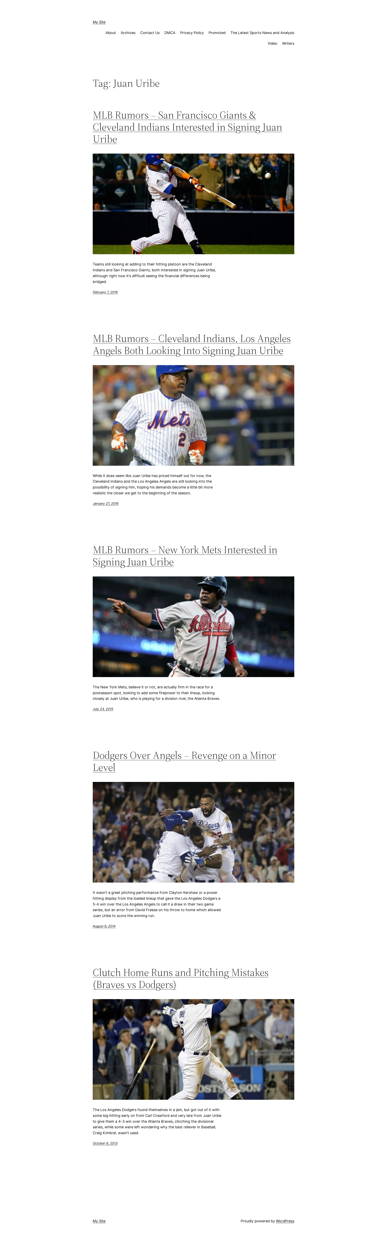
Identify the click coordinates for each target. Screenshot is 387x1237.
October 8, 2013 (105, 1143)
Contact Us (150, 33)
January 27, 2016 (106, 503)
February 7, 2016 (105, 292)
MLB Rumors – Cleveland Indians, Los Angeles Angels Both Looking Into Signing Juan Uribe (192, 344)
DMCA (169, 33)
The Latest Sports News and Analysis (262, 33)
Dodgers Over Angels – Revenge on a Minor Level (184, 761)
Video (272, 43)
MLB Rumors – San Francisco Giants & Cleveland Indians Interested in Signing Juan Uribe (187, 127)
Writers (288, 43)
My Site (99, 22)
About (111, 33)
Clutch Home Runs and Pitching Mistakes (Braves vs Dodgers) (181, 978)
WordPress (285, 1221)
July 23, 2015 (103, 709)
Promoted (217, 33)
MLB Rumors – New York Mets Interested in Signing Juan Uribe (185, 556)
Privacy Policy (192, 33)
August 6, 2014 (104, 926)
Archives (128, 33)
